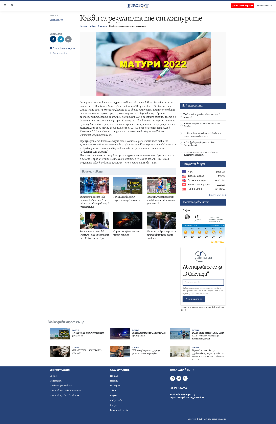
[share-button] (53, 39)
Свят (113, 391)
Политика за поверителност (66, 391)
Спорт (113, 405)
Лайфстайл (116, 400)
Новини (92, 26)
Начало (83, 26)
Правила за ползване (61, 386)
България (102, 26)
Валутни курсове (119, 410)
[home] (138, 6)
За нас (53, 376)
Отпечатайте (60, 53)
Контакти (56, 381)
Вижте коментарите (63, 48)
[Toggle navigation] (4, 5)
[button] (12, 5)
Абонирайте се (264, 6)
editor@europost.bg (185, 394)
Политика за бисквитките (64, 395)
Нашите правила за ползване (196, 307)
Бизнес (113, 395)
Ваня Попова (56, 20)
